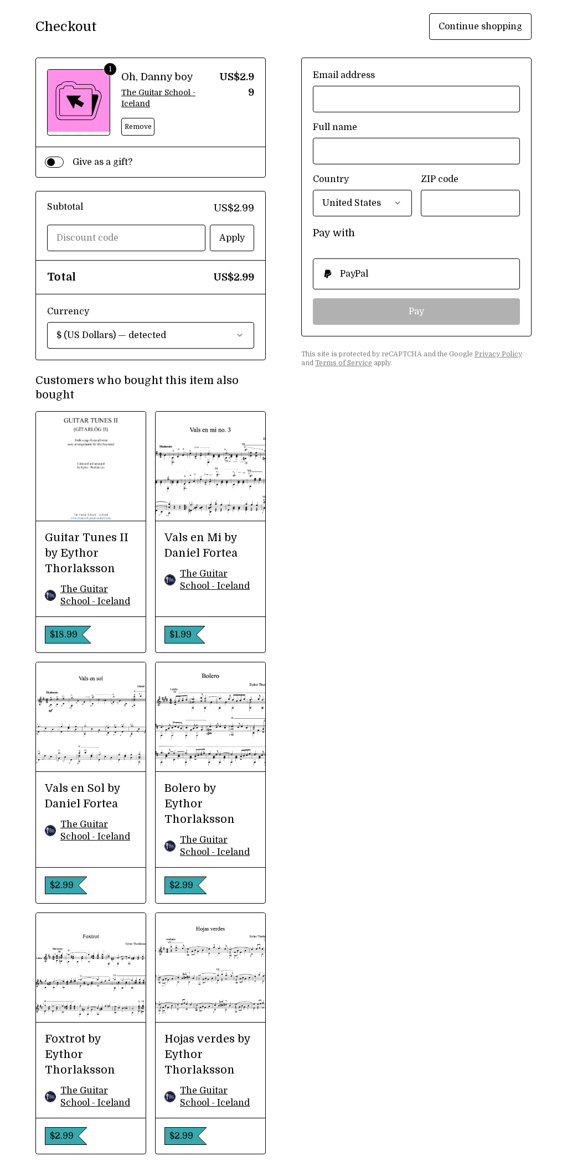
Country (331, 179)
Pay (416, 312)
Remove (138, 127)
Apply (232, 238)
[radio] (416, 273)
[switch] (54, 162)
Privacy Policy (498, 354)
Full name (335, 127)
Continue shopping (480, 27)
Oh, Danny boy (157, 76)
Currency (68, 312)
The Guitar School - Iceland (158, 98)
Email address (344, 75)
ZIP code (439, 179)
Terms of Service (343, 363)
